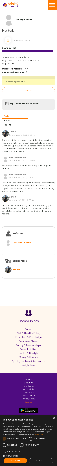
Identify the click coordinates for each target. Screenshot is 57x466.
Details (28, 90)
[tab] (15, 116)
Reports (7, 125)
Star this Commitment (22, 40)
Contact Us (28, 389)
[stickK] (15, 5)
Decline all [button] (41, 461)
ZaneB (16, 269)
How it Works (28, 392)
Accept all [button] (15, 461)
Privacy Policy (28, 398)
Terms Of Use (28, 395)
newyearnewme (22, 242)
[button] (28, 456)
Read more (39, 434)
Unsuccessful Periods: (13, 72)
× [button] (54, 418)
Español (28, 402)
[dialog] (28, 440)
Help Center (28, 386)
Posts (6, 116)
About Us (28, 382)
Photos (7, 120)
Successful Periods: (12, 68)
